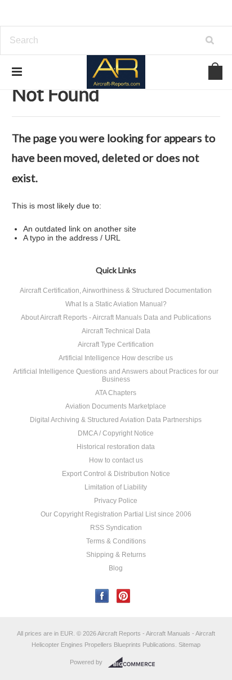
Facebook (102, 596)
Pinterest (124, 596)
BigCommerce (135, 662)
